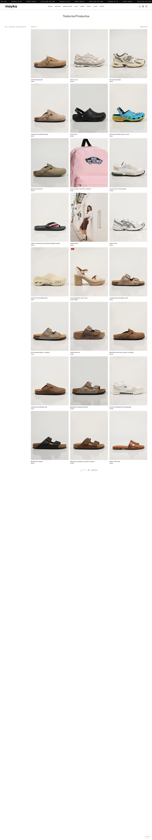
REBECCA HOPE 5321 (114, 461)
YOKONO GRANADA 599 (37, 79)
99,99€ (111, 245)
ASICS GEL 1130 (113, 243)
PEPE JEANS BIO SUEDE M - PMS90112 (40, 352)
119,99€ (111, 81)
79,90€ (111, 136)
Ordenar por (33, 26)
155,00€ (111, 354)
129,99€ (72, 408)
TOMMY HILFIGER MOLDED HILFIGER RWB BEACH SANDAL (45, 243)
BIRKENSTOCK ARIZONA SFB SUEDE (79, 407)
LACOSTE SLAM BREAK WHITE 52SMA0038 (120, 407)
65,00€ (32, 354)
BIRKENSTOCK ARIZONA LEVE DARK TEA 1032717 (82, 461)
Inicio (6, 26)
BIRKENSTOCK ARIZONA (37, 461)
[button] (67, 6)
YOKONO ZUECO (74, 243)
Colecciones (12, 26)
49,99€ (111, 299)
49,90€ (32, 245)
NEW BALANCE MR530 (115, 79)
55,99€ (32, 81)
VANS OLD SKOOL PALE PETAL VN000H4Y (80, 188)
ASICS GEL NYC (74, 79)
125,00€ (72, 463)
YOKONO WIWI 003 (75, 352)
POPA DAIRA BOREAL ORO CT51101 (78, 298)
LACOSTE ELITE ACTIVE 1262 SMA (117, 188)
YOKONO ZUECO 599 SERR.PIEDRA (39, 134)
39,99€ (111, 463)
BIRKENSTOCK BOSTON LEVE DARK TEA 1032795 (121, 352)
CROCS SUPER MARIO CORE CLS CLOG (119, 134)
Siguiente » (94, 470)
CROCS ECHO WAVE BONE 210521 (39, 298)
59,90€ (72, 136)
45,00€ (71, 190)
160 (89, 470)
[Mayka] (11, 6)
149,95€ (72, 81)
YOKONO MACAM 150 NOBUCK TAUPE (118, 298)
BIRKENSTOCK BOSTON (37, 188)
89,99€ (32, 463)
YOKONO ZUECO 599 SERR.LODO (39, 407)
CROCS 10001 (73, 134)
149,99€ (33, 190)
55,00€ (32, 136)
